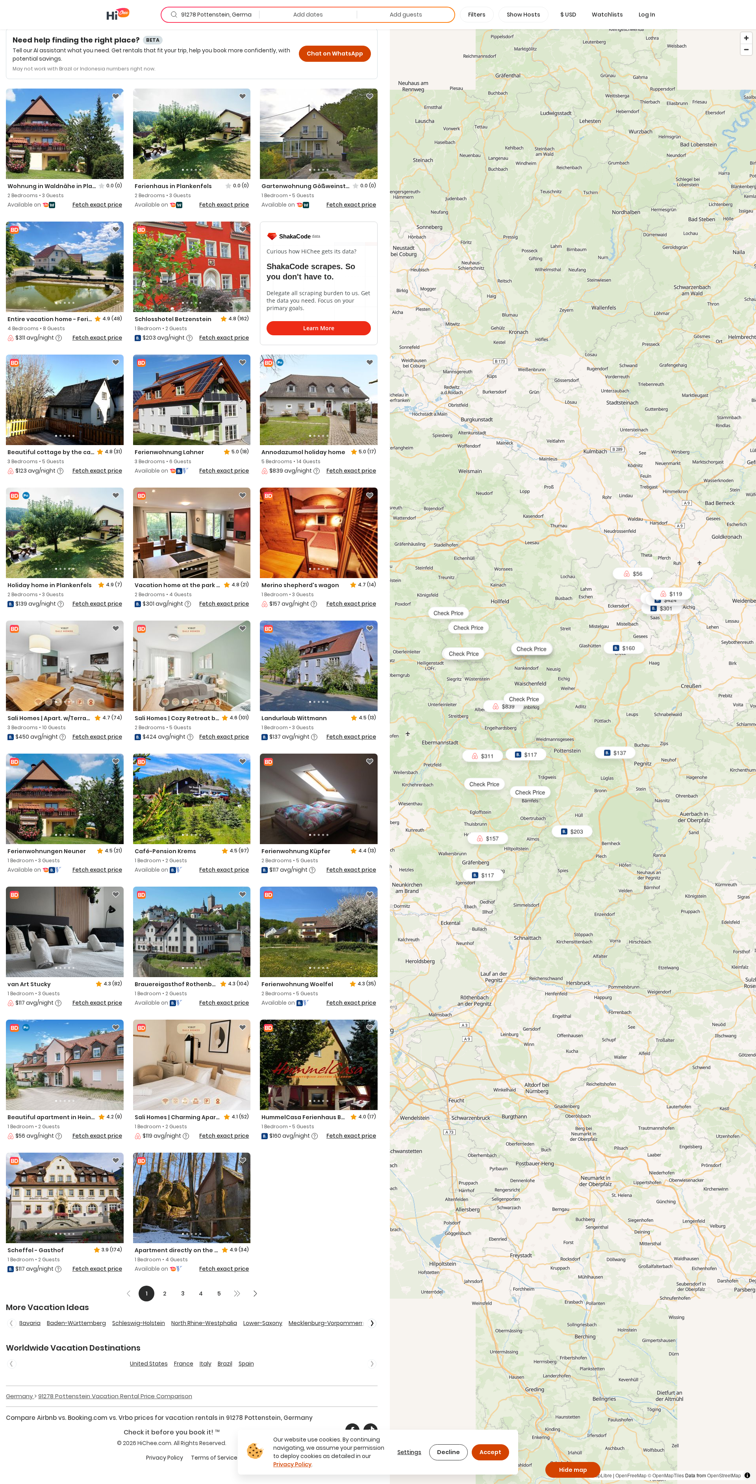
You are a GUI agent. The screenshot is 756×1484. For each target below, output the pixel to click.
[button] (568, 14)
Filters (476, 14)
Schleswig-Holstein (138, 1323)
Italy (205, 1364)
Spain (246, 1364)
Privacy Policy (164, 1458)
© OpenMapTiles (666, 1475)
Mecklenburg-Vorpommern (326, 1323)
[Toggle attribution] (747, 1475)
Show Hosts (523, 14)
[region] (573, 756)
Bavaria (30, 1323)
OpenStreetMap (724, 1475)
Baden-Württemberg (76, 1323)
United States (149, 1364)
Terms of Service (214, 1458)
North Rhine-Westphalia (204, 1323)
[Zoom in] (746, 38)
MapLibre (601, 1475)
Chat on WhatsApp (335, 53)
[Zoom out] (746, 49)
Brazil (225, 1364)
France (183, 1364)
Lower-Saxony (262, 1323)
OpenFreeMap (631, 1475)
